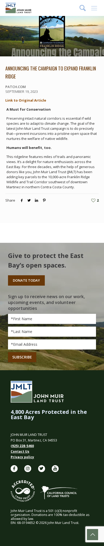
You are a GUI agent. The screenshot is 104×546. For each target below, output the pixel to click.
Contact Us (20, 451)
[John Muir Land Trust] (18, 8)
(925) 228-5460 (22, 446)
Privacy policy (22, 457)
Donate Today (26, 280)
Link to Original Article (25, 100)
